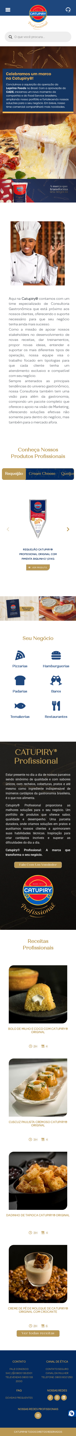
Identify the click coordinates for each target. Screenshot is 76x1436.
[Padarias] (20, 680)
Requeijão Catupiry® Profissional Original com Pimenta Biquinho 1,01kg (38, 554)
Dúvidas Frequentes (19, 1397)
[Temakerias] (20, 706)
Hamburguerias (56, 666)
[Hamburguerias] (56, 655)
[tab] (14, 474)
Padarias (20, 691)
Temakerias (20, 717)
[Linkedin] (64, 1398)
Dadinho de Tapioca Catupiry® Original (38, 1215)
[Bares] (56, 680)
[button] (7, 529)
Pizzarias (19, 666)
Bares (56, 691)
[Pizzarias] (20, 655)
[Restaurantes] (56, 706)
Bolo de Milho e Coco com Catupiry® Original (38, 1030)
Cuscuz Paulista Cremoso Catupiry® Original (38, 1123)
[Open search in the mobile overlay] (38, 37)
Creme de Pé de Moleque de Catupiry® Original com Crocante (38, 1310)
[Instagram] (57, 1398)
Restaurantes (56, 717)
